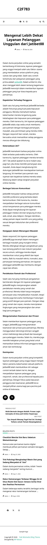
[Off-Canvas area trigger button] (4, 22)
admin (18, 49)
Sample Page (23, 531)
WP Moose (18, 539)
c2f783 (23, 9)
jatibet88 (18, 82)
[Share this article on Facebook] (5, 397)
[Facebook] (20, 22)
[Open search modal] (43, 22)
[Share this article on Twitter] (12, 397)
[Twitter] (23, 22)
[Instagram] (26, 22)
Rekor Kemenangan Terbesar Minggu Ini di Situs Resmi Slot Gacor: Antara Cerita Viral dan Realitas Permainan (22, 482)
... (9, 449)
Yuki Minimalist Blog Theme (29, 537)
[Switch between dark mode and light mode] (40, 22)
